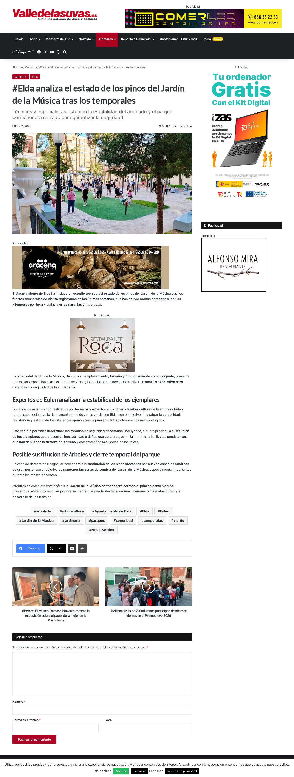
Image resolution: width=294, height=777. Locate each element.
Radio (212, 39)
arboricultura (73, 511)
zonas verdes (102, 530)
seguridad (124, 520)
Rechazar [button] (139, 771)
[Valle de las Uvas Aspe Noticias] (55, 15)
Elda (35, 76)
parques (98, 520)
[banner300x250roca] (102, 371)
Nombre (19, 701)
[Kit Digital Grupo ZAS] (241, 197)
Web (109, 720)
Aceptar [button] (121, 771)
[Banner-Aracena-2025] (90, 288)
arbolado (43, 511)
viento (179, 520)
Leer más (156, 771)
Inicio (19, 39)
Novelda (85, 39)
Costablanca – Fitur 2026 (178, 39)
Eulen (164, 511)
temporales (153, 520)
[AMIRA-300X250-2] (233, 291)
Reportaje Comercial (136, 39)
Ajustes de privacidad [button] (182, 771)
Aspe (33, 39)
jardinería (72, 520)
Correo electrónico (26, 720)
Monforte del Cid (58, 39)
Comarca (106, 39)
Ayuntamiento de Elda (112, 511)
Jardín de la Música (37, 520)
